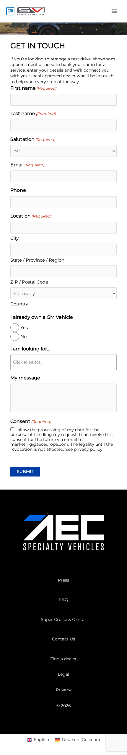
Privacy (63, 690)
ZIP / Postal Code (29, 282)
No (23, 336)
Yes (24, 327)
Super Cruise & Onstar (63, 619)
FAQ (63, 599)
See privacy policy (83, 449)
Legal (63, 674)
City (14, 238)
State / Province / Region (37, 260)
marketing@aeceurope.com (39, 444)
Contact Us (63, 639)
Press (63, 580)
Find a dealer (63, 658)
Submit (25, 471)
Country (19, 304)
